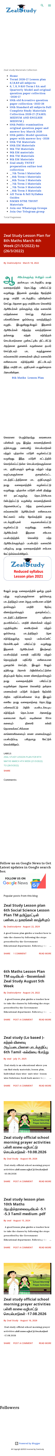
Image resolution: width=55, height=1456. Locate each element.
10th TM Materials (22, 142)
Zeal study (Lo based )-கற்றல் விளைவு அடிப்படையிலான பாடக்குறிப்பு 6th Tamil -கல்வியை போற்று (26, 1044)
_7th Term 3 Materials (25, 187)
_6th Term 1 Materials (25, 176)
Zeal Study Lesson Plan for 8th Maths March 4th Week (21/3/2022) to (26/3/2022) (23, 761)
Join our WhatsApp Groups (28, 208)
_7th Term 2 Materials (25, 183)
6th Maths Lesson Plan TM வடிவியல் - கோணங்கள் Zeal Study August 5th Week (24, 978)
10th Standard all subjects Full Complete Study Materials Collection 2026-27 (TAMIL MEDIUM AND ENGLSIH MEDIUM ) (30, 114)
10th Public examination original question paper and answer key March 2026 (29, 128)
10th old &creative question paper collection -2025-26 (29, 101)
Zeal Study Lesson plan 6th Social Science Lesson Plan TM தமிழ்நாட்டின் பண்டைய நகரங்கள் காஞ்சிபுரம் (27, 912)
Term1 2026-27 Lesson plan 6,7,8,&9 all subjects (28, 81)
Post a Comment (23, 1019)
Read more (45, 953)
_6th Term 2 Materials (25, 180)
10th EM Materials (22, 145)
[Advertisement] (27, 41)
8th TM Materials (22, 156)
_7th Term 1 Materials (25, 173)
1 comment (20, 953)
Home (14, 76)
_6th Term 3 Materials (25, 190)
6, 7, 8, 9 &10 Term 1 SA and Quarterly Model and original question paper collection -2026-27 (30, 91)
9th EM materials (22, 152)
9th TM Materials (22, 149)
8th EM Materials (22, 159)
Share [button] (7, 770)
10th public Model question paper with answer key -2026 (29, 136)
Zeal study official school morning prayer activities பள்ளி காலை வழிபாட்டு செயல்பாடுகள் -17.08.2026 (27, 1306)
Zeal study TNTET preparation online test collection (26, 166)
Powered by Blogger (29, 1443)
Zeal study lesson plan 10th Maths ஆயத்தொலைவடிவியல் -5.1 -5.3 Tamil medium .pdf (25, 1206)
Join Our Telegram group (27, 211)
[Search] (42, 5)
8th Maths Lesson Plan (27, 377)
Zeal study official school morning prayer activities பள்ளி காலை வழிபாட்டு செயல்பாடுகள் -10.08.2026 (27, 1144)
